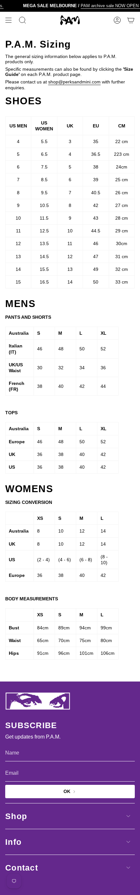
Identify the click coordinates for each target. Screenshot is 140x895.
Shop (16, 816)
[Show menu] (8, 20)
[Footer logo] (37, 701)
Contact (21, 867)
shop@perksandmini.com (74, 81)
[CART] (131, 20)
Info (13, 841)
